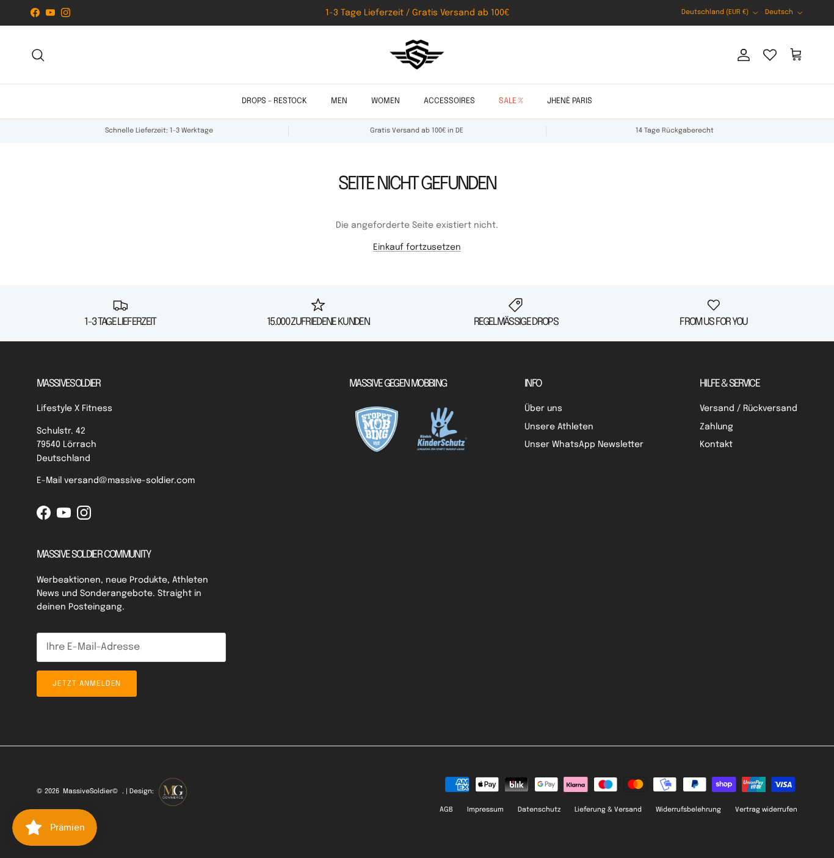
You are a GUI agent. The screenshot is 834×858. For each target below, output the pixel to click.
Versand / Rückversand (748, 408)
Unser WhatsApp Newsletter (584, 444)
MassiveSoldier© (90, 791)
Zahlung (716, 427)
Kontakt (716, 444)
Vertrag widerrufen (766, 809)
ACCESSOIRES (449, 101)
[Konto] (741, 55)
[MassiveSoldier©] (417, 55)
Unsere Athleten (558, 427)
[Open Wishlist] (770, 55)
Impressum (485, 809)
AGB (446, 809)
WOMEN (385, 101)
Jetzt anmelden (87, 684)
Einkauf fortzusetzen (417, 247)
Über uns (543, 408)
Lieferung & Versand (608, 809)
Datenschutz (539, 809)
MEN (339, 101)
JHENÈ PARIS (569, 101)
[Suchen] (38, 55)
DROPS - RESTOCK (274, 101)
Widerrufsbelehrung (688, 809)
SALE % (511, 101)
